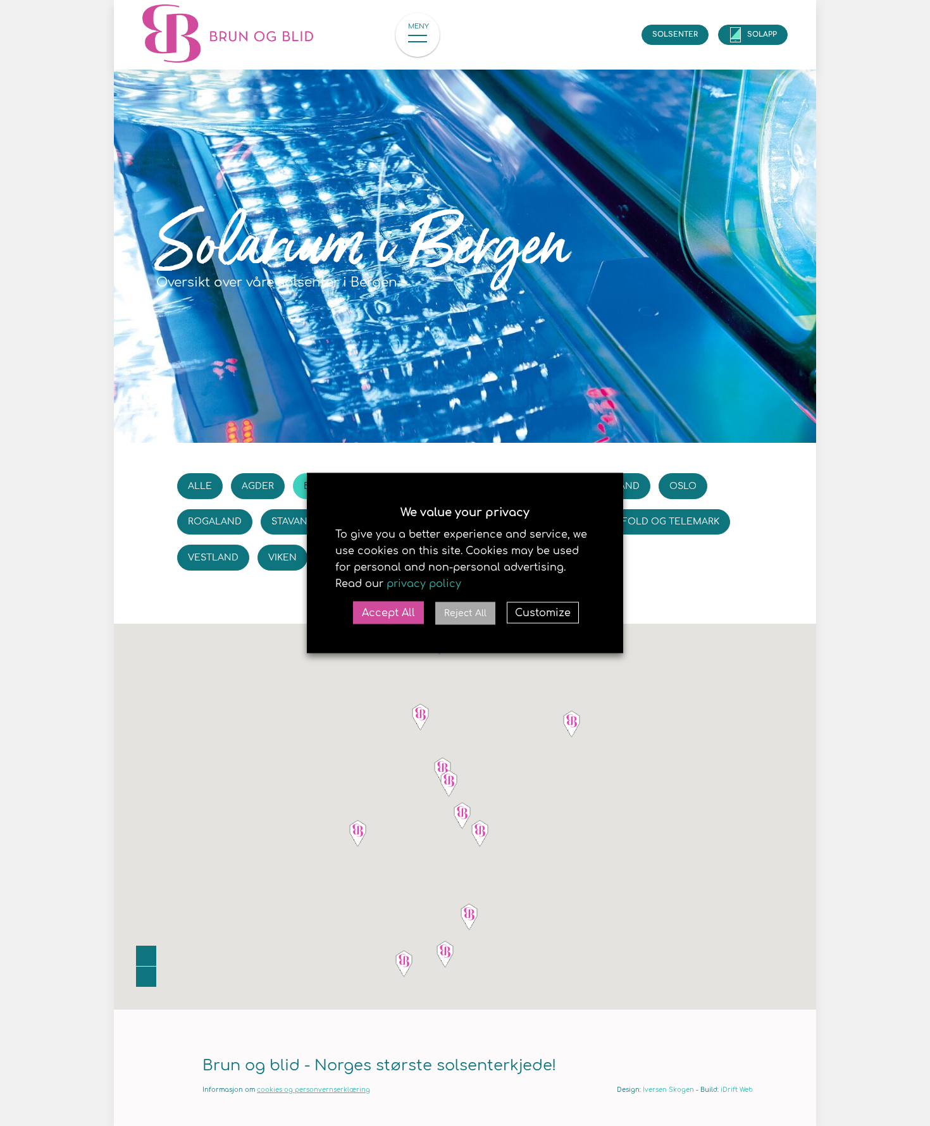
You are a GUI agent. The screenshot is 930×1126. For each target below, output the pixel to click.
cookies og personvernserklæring (313, 1089)
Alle (200, 486)
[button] (449, 783)
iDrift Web (737, 1089)
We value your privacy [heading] (465, 512)
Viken (282, 557)
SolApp (762, 34)
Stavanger (298, 521)
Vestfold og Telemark (658, 521)
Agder (258, 486)
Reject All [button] (465, 613)
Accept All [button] (388, 613)
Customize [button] (543, 613)
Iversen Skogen (668, 1089)
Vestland (213, 557)
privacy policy (424, 584)
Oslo (683, 486)
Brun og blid (237, 34)
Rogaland (215, 521)
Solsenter (675, 34)
